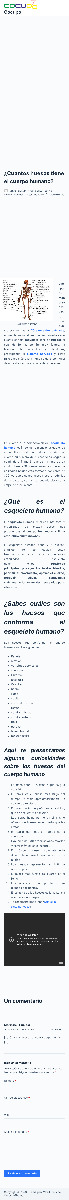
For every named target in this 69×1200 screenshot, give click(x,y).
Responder (57, 1029)
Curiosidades (22, 194)
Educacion (37, 194)
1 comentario (56, 194)
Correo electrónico (17, 1097)
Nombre (10, 1080)
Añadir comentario (16, 1131)
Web (7, 1114)
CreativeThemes (14, 1195)
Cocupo (12, 12)
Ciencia (8, 194)
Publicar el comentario (22, 1173)
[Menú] (63, 7)
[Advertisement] (34, 52)
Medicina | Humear (17, 1025)
